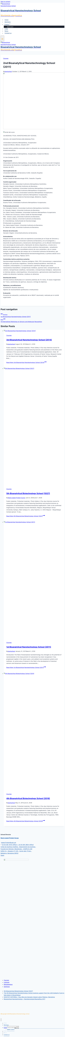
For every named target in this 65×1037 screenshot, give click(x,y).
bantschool (8, 71)
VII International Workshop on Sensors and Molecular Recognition (21, 320)
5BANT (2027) (10, 26)
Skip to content (5, 1)
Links (6, 29)
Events (5, 1027)
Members (8, 22)
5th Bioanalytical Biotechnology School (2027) (28, 493)
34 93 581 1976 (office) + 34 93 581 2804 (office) (18, 844)
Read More (25, 362)
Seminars (7, 986)
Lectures (6, 982)
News (6, 31)
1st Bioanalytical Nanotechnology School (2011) (16, 315)
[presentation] (34, 331)
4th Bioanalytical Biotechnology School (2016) (28, 798)
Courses (5, 58)
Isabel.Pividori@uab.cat (8, 842)
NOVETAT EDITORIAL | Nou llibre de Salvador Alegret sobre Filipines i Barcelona (29, 997)
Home (6, 20)
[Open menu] (2, 38)
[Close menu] (1, 1019)
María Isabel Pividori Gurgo (16, 498)
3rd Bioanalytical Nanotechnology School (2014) (29, 340)
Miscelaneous (8, 984)
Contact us (8, 33)
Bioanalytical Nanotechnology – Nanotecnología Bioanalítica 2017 (24, 999)
